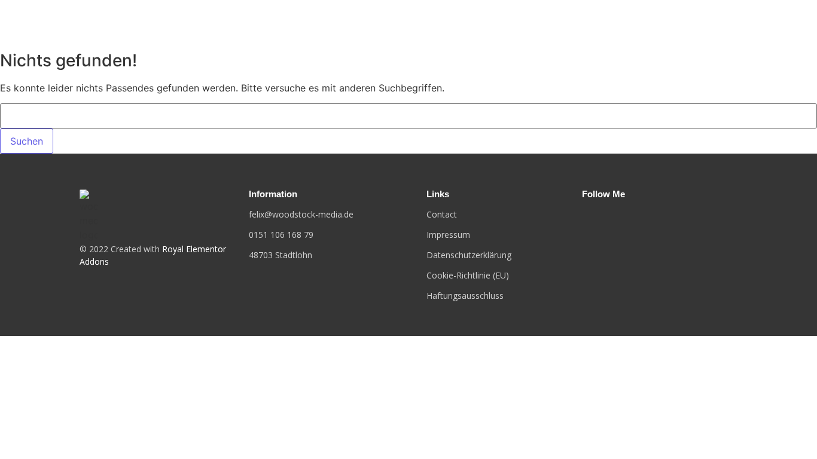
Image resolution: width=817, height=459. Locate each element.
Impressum (448, 234)
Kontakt (722, 22)
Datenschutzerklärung (468, 255)
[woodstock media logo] (88, 215)
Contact (441, 214)
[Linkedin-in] (622, 218)
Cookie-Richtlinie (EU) (467, 275)
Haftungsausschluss (465, 295)
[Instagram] (603, 218)
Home (670, 22)
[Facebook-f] (584, 218)
